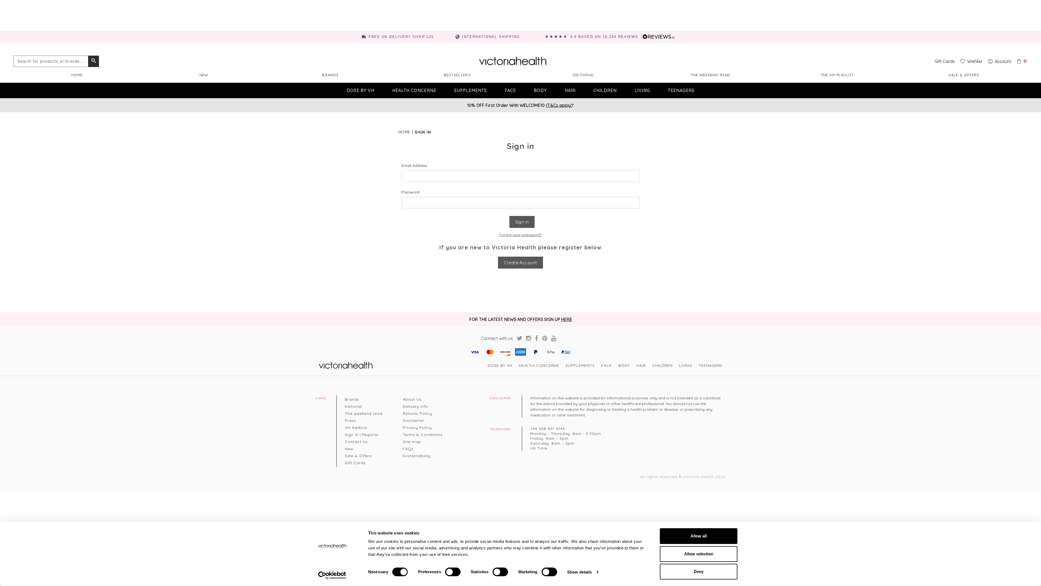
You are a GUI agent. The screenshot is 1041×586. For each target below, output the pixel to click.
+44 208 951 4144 (547, 428)
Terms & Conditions (423, 434)
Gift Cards (355, 462)
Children (605, 90)
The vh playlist (837, 75)
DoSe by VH (360, 90)
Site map (412, 441)
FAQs (408, 448)
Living (642, 90)
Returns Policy (417, 413)
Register (370, 434)
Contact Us (356, 441)
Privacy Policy (417, 427)
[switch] (453, 572)
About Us (412, 399)
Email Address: (414, 165)
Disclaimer (413, 420)
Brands (330, 75)
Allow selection (698, 554)
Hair (570, 90)
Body (540, 90)
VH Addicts (356, 427)
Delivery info (415, 406)
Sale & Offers (964, 75)
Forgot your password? (520, 234)
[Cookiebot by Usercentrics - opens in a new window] (332, 575)
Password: (410, 192)
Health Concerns (414, 90)
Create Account (520, 262)
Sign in (351, 434)
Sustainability (416, 455)
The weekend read (711, 75)
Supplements (470, 90)
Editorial (584, 75)
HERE (566, 319)
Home (77, 75)
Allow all (698, 536)
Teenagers (681, 90)
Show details (579, 572)
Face (510, 90)
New (204, 75)
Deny (698, 571)
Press (350, 420)
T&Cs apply (559, 105)
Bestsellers (457, 75)
